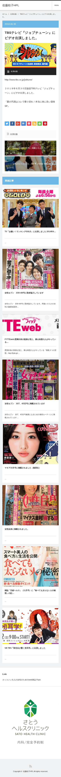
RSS (30, 766)
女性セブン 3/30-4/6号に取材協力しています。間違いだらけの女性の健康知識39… (30, 305)
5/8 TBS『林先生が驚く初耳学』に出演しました (25, 648)
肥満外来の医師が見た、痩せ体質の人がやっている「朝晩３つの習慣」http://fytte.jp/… (30, 351)
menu (56, 5)
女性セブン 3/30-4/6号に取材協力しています (24, 293)
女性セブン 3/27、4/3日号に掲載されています (25, 403)
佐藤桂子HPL (28, 771)
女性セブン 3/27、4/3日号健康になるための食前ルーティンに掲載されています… (30, 416)
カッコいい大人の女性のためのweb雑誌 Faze (21, 680)
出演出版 (13, 14)
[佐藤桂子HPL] (10, 5)
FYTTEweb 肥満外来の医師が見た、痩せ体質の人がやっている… (30, 340)
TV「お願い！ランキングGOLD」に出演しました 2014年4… (30, 231)
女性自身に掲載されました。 (17, 529)
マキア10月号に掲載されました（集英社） (23, 468)
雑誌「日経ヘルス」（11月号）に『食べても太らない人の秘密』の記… (30, 591)
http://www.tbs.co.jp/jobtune (18, 79)
